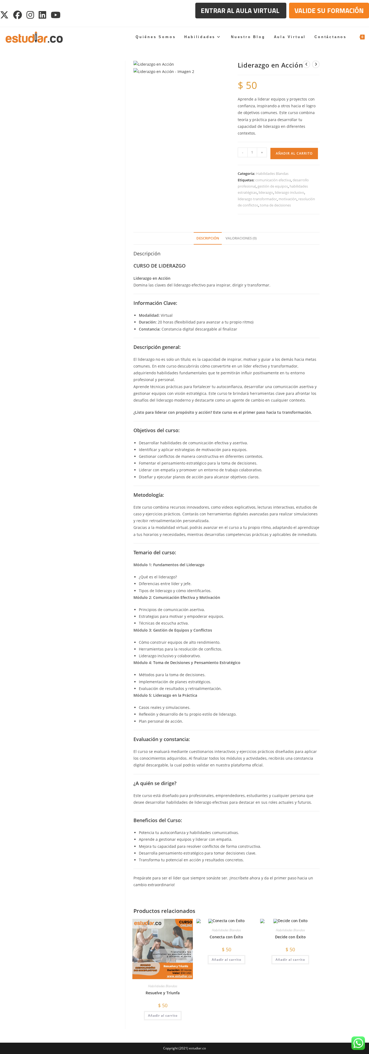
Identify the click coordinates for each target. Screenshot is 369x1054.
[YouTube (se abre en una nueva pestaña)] (56, 15)
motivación (288, 198)
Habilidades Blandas (272, 173)
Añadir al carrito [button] (162, 1015)
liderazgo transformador (257, 198)
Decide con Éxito (290, 936)
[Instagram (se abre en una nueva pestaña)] (31, 15)
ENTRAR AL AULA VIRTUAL (241, 10)
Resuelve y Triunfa (163, 992)
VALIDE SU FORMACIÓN (329, 10)
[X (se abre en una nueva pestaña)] (5, 15)
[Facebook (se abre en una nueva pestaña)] (18, 15)
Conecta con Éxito (226, 936)
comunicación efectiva (273, 180)
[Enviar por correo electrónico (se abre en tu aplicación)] (69, 15)
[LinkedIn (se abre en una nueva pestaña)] (43, 15)
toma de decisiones (275, 205)
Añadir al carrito (294, 153)
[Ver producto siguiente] (316, 64)
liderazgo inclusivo (289, 192)
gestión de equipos (272, 186)
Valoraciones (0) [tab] (241, 238)
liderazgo (266, 192)
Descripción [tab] (207, 238)
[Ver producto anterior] (306, 64)
